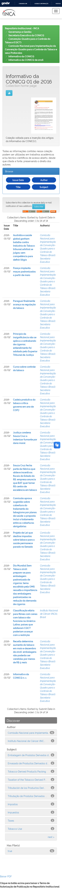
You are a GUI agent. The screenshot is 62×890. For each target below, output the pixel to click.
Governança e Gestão (19, 32)
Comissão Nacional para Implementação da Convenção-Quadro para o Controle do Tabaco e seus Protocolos (31, 49)
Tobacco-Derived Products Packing (27, 771)
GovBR (5, 3)
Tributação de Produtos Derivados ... (27, 796)
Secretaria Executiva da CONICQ (26, 35)
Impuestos (13, 812)
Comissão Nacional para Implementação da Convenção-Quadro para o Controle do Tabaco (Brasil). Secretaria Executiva (48, 248)
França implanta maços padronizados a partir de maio (24, 271)
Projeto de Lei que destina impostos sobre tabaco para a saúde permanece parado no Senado (24, 539)
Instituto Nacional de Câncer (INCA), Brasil (49, 614)
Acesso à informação (41, 3)
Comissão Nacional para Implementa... (28, 732)
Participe (59, 3)
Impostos (13, 804)
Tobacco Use (15, 828)
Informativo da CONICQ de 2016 (25, 60)
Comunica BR (23, 3)
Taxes (11, 820)
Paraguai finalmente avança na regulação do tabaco (24, 304)
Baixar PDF (6, 876)
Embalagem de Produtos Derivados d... (29, 755)
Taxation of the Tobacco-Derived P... (27, 779)
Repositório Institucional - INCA (22, 28)
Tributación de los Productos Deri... (26, 787)
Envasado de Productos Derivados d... (28, 763)
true (10, 850)
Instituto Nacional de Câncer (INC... (26, 740)
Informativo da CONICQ (21, 56)
